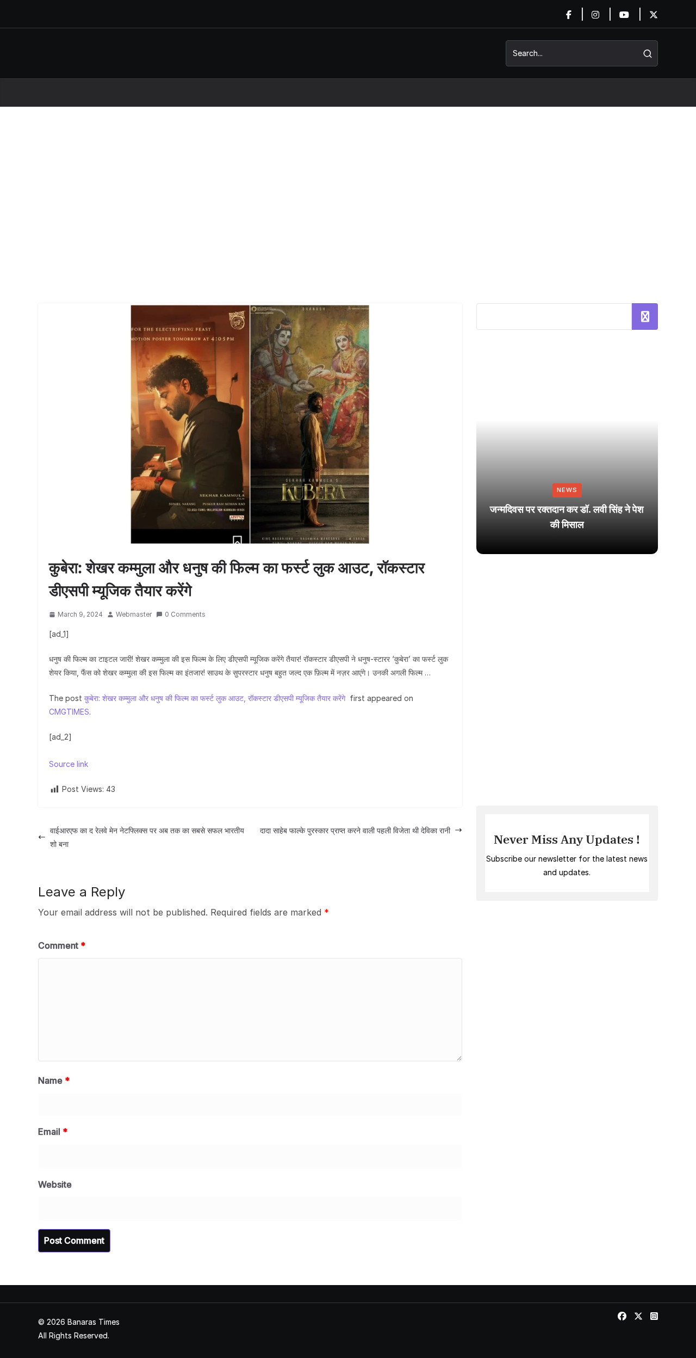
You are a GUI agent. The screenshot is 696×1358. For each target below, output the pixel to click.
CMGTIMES (69, 711)
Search (645, 316)
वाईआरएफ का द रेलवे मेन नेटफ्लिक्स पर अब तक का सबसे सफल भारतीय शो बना (147, 837)
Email (52, 1131)
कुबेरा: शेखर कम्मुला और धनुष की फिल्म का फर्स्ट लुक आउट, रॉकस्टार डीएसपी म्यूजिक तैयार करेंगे (215, 698)
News (567, 490)
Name (54, 1080)
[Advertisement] (348, 189)
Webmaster (134, 614)
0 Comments (185, 614)
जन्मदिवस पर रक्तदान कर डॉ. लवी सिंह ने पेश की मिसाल (567, 517)
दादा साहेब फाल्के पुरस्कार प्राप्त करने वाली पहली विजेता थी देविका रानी (355, 830)
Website (55, 1184)
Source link (68, 764)
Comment (61, 945)
